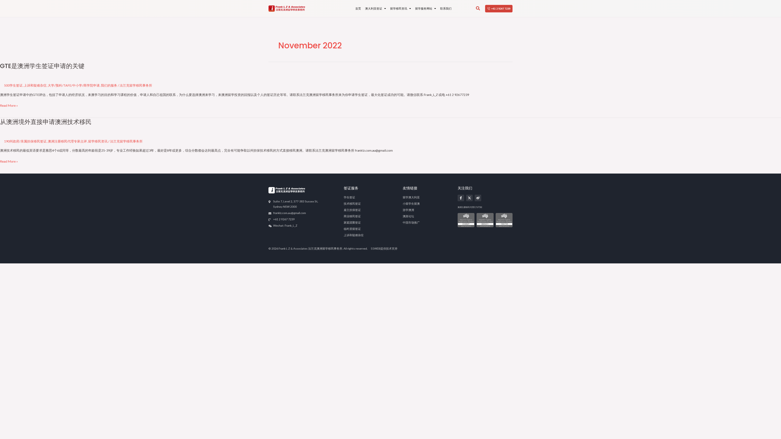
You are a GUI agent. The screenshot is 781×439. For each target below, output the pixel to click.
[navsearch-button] (478, 8)
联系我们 (446, 8)
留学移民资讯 (398, 8)
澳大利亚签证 (373, 8)
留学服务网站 (423, 8)
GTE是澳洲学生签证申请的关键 (42, 66)
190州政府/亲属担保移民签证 (25, 141)
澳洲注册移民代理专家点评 (67, 141)
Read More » (9, 105)
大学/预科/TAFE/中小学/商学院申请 (74, 85)
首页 (358, 8)
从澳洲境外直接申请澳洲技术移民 (46, 121)
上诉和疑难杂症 (35, 85)
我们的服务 (109, 85)
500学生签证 (13, 85)
